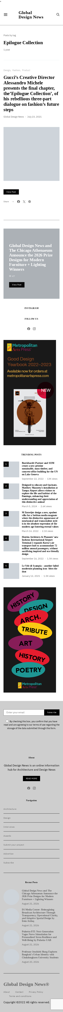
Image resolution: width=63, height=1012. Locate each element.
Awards (7, 835)
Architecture (10, 809)
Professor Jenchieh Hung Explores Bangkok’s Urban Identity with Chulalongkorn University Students (40, 954)
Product (26, 70)
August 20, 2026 (30, 961)
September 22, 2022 (33, 478)
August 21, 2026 (30, 903)
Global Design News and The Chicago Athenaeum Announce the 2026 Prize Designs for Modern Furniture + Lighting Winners (31, 257)
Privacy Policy (36, 992)
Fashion (16, 70)
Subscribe (9, 862)
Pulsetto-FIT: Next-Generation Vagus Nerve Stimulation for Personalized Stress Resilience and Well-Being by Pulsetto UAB (39, 935)
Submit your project (14, 844)
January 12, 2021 (31, 576)
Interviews (9, 827)
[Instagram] (34, 328)
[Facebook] (28, 328)
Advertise (8, 853)
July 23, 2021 (34, 116)
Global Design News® (26, 984)
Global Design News (31, 14)
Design (7, 70)
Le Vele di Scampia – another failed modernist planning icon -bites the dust (40, 568)
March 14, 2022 (30, 531)
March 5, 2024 (29, 506)
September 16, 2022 (33, 558)
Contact (19, 992)
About (7, 992)
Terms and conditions (20, 996)
